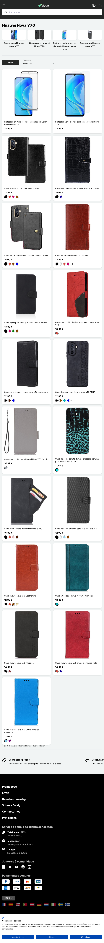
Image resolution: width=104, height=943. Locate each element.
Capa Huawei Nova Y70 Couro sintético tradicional (21, 730)
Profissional (9, 817)
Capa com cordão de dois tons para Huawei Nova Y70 (77, 323)
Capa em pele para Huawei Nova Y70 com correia (26, 392)
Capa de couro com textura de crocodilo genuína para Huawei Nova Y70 (77, 460)
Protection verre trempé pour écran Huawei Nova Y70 (77, 123)
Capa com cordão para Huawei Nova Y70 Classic (26, 459)
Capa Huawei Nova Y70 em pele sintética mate (76, 663)
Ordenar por (26, 60)
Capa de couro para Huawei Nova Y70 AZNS (75, 392)
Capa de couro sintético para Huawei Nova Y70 (76, 528)
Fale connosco (14, 835)
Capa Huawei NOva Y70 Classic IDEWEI (21, 188)
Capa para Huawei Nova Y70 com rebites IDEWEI (26, 255)
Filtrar (10, 62)
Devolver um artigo (14, 799)
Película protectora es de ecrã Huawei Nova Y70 (64, 46)
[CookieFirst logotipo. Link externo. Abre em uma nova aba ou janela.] (3, 918)
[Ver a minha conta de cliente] (93, 5)
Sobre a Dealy (11, 805)
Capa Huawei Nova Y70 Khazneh (19, 663)
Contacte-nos (11, 811)
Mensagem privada (17, 853)
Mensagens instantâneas (19, 844)
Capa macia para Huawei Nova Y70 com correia (25, 322)
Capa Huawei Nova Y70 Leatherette (20, 596)
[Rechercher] (5, 12)
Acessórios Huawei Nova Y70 (90, 45)
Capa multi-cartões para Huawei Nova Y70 (23, 528)
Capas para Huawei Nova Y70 (14, 45)
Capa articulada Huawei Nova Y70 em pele (74, 596)
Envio (5, 793)
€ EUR (7, 898)
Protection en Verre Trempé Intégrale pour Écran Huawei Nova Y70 (25, 123)
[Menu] (20, 5)
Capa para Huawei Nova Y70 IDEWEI (71, 255)
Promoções (9, 786)
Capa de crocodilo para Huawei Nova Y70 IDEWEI (77, 188)
